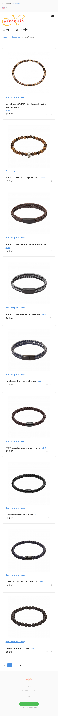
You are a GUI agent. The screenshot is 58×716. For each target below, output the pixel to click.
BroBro (34, 704)
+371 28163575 (15, 3)
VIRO (8, 110)
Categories (16, 37)
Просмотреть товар (15, 97)
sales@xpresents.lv (29, 690)
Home (4, 37)
